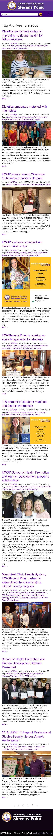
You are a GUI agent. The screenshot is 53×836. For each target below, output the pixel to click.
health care (27, 487)
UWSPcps (13, 43)
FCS (15, 487)
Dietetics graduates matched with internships (24, 108)
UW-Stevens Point (27, 119)
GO (41, 14)
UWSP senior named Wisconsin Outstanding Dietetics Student (23, 176)
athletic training (14, 593)
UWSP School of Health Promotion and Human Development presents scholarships (25, 476)
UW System (17, 348)
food (7, 595)
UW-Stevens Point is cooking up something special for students (23, 337)
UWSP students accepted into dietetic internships (22, 244)
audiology (24, 593)
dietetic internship (12, 117)
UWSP (15, 48)
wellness (35, 489)
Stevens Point (21, 46)
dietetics (12, 46)
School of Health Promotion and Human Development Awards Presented (23, 663)
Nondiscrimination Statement (43, 833)
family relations (41, 593)
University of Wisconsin (35, 46)
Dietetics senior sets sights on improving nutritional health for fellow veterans (22, 35)
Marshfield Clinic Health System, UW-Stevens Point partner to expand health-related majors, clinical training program (24, 580)
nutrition (16, 184)
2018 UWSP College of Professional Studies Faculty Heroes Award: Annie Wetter (26, 736)
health (20, 487)
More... (5, 98)
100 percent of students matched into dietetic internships (24, 403)
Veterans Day (23, 48)
